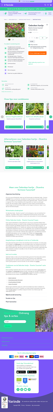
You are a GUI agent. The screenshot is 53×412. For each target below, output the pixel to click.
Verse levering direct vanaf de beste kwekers (24, 13)
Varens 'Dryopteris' (12, 284)
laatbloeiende (39, 234)
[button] (2, 5)
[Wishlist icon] (21, 104)
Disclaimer (28, 405)
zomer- (32, 234)
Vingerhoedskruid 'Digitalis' (14, 282)
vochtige (10, 271)
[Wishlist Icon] (47, 24)
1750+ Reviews (26, 1)
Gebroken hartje (37, 19)
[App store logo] (21, 372)
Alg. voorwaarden (36, 405)
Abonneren (8, 326)
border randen (12, 289)
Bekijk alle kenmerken (6, 91)
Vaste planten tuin (13, 19)
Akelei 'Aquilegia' (12, 278)
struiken (37, 261)
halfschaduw (18, 244)
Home (5, 19)
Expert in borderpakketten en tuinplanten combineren (44, 13)
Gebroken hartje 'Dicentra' (25, 19)
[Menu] (7, 397)
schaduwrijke (16, 271)
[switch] (4, 407)
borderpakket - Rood (27, 272)
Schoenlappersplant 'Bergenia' (15, 280)
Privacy (23, 405)
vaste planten (41, 269)
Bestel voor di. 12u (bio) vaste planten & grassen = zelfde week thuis (26, 9)
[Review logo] (25, 381)
